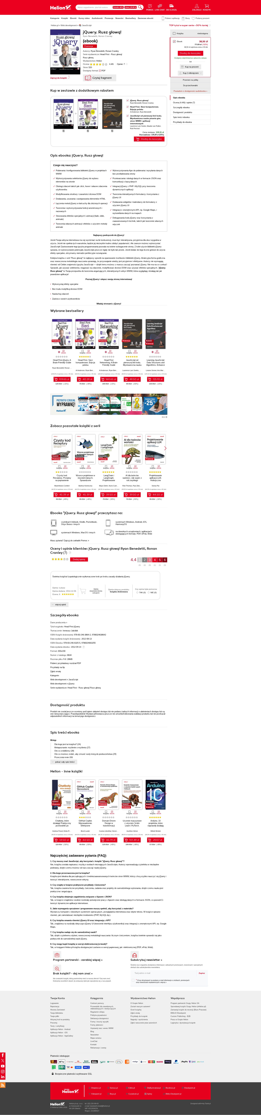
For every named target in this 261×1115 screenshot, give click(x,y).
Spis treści (181, 117)
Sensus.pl (114, 1088)
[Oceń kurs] (60, 559)
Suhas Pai (155, 486)
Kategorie (54, 18)
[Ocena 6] (106, 64)
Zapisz (202, 973)
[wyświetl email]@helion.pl (100, 1106)
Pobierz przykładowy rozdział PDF (65, 663)
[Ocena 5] (103, 64)
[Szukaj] (140, 7)
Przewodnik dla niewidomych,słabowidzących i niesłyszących (103, 1007)
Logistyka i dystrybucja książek (183, 1023)
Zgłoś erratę (55, 671)
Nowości (119, 18)
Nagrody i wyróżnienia (139, 1020)
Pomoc (84, 540)
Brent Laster (85, 831)
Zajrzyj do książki (58, 78)
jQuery (71, 683)
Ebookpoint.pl (189, 1088)
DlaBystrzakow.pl (154, 1088)
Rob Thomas (127, 486)
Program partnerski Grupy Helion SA (185, 1003)
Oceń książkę (135, 1010)
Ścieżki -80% (118, 7)
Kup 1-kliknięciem (191, 73)
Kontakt (93, 1045)
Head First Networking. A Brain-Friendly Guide (109, 362)
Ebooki (73, 18)
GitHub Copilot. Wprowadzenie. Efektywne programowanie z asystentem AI (85, 826)
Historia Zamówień (57, 1010)
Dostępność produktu (182, 112)
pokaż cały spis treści (64, 762)
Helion (99, 61)
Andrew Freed (57, 831)
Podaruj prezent (202, 18)
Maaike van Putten (154, 126)
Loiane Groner (151, 370)
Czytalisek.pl (133, 1094)
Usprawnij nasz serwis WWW (101, 1028)
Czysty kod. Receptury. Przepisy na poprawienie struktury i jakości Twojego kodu (62, 480)
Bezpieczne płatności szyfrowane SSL (73, 1074)
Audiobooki (97, 18)
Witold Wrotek (155, 831)
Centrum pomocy (97, 1003)
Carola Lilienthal (105, 831)
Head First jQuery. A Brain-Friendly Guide (62, 361)
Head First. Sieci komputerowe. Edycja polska (85, 362)
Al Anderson (134, 112)
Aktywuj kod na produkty (60, 1020)
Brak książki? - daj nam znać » (73, 973)
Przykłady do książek (138, 1016)
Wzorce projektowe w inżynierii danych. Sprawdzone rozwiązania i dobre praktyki (85, 480)
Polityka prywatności (98, 1015)
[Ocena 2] (94, 64)
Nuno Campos (114, 486)
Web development (58, 679)
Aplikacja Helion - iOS (59, 1033)
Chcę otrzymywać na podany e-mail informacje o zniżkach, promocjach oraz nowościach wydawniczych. (162, 981)
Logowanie (54, 1003)
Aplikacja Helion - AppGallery (61, 1036)
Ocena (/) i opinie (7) (184, 102)
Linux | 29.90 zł (130, 7)
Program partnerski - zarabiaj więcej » (78, 960)
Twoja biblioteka (56, 1013)
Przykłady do (182, 122)
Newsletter (94, 1035)
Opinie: (121, 64)
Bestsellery (130, 18)
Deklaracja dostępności (99, 1018)
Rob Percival (135, 129)
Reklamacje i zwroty (98, 1048)
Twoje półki (54, 1016)
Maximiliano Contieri (62, 486)
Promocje (109, 18)
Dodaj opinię (79, 559)
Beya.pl (113, 1094)
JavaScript (73, 679)
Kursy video (84, 18)
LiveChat (93, 1041)
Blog (92, 1031)
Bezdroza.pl (170, 1088)
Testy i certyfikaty (57, 1026)
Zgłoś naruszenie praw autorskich (143, 1023)
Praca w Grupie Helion (179, 1020)
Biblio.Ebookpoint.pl (173, 1094)
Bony (187, 18)
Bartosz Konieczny (85, 486)
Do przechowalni (190, 85)
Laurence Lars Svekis (138, 126)
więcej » (163, 982)
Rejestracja (54, 1006)
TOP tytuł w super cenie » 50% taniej (188, 25)
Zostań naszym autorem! (140, 1006)
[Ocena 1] (91, 64)
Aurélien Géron (132, 831)
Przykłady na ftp (57, 667)
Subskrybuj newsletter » (146, 960)
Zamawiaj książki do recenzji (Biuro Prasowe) (188, 1010)
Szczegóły (181, 107)
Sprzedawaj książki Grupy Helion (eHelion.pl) (188, 1006)
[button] (165, 333)
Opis (179, 97)
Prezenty (53, 1023)
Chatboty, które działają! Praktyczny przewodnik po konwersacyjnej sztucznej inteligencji (62, 826)
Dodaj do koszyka (190, 53)
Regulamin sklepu (97, 1012)
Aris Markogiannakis (164, 370)
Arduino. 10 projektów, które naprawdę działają (156, 823)
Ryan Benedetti (97, 51)
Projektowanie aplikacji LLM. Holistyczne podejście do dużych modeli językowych (155, 480)
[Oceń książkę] (99, 64)
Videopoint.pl (96, 1094)
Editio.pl (131, 1088)
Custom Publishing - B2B (180, 1016)
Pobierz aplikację (172, 18)
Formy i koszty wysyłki (99, 1022)
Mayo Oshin (103, 486)
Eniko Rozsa (68, 831)
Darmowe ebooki (145, 18)
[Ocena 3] (97, 64)
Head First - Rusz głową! (111, 54)
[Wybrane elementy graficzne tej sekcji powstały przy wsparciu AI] (166, 417)
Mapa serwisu (95, 1038)
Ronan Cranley (112, 51)
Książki (64, 18)
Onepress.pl (96, 1088)
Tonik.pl (208, 1104)
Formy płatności (96, 1025)
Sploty (149, 1094)
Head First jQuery (72, 626)
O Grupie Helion (136, 1003)
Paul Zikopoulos (139, 486)
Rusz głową (88, 57)
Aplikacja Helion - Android (60, 1029)
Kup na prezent (191, 67)
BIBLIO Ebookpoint (178, 1013)
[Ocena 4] (100, 64)
